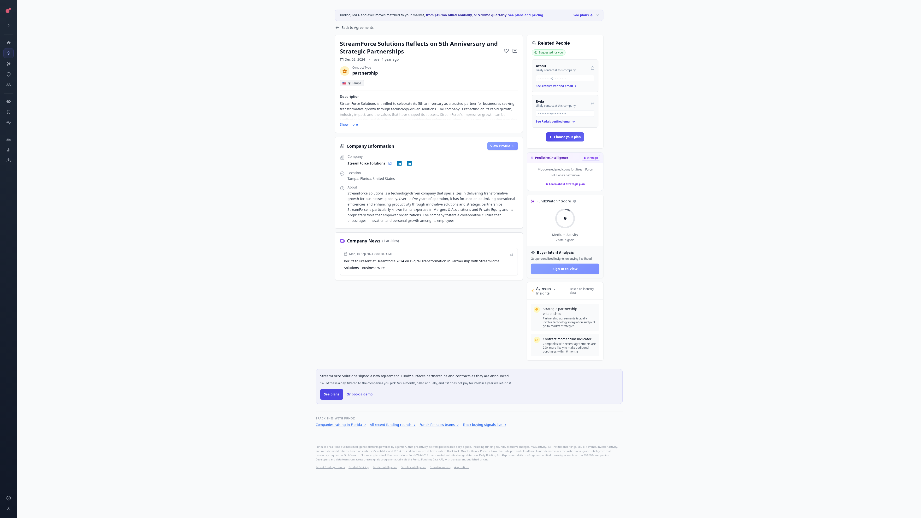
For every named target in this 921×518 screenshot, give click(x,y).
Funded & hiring (358, 467)
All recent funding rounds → (393, 424)
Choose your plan (567, 137)
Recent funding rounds (330, 467)
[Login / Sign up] (8, 509)
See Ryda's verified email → (555, 121)
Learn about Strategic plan (567, 184)
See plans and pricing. (526, 15)
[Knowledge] (8, 498)
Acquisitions (461, 467)
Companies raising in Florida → (341, 424)
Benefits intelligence (413, 467)
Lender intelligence (385, 467)
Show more (349, 124)
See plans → (583, 15)
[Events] (8, 53)
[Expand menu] (8, 25)
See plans (331, 394)
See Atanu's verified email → (556, 86)
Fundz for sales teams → (439, 424)
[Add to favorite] (506, 51)
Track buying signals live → (484, 424)
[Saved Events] (8, 112)
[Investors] (8, 85)
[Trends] (8, 150)
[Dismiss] (597, 15)
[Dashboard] (8, 43)
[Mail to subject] (515, 51)
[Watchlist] (8, 101)
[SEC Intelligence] (8, 74)
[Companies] (8, 64)
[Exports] (8, 160)
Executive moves (440, 467)
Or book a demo (359, 394)
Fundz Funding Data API (428, 459)
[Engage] (8, 139)
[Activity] (8, 123)
